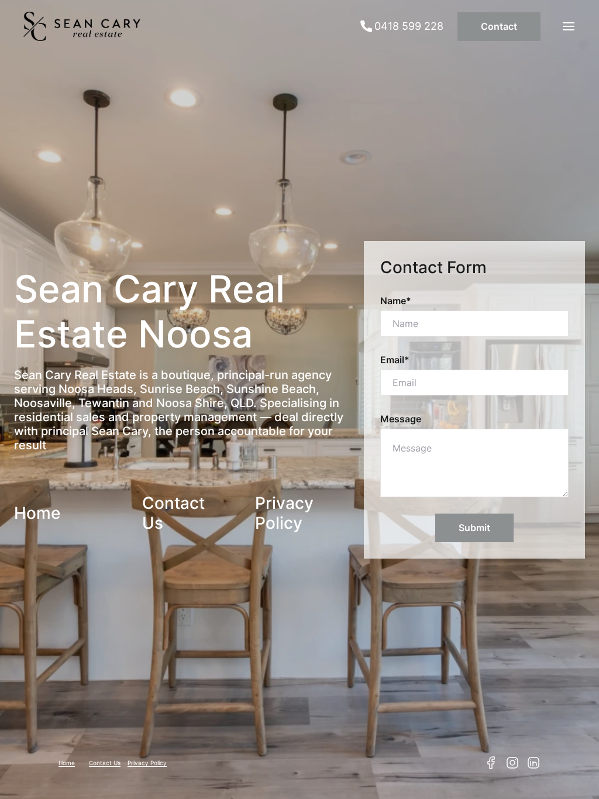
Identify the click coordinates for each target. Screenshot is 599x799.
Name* (395, 300)
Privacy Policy (284, 513)
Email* (394, 360)
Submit (474, 527)
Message (400, 419)
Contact (499, 26)
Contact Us (105, 762)
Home (37, 513)
